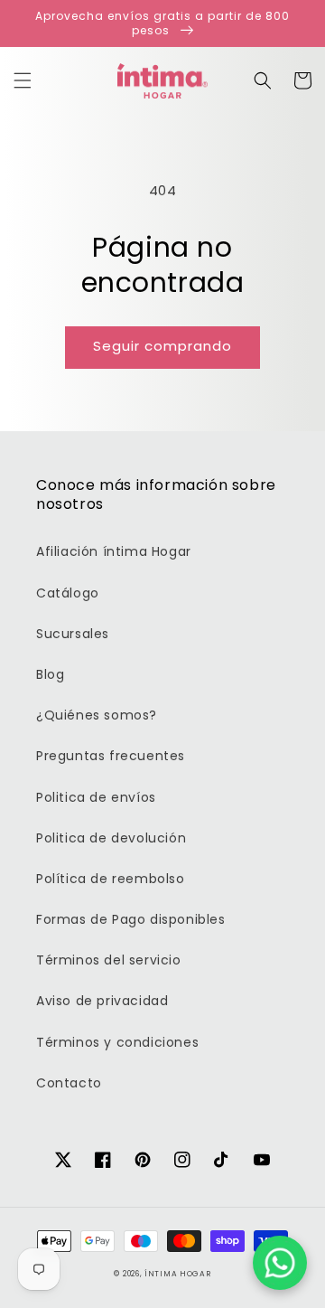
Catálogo (67, 593)
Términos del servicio (108, 960)
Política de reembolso (110, 879)
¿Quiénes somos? (96, 715)
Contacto (69, 1083)
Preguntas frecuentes (110, 756)
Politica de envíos (96, 797)
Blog (50, 674)
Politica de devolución (111, 838)
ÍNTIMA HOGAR (177, 1273)
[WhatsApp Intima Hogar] (280, 1263)
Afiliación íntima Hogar (113, 551)
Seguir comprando (162, 345)
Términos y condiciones (117, 1042)
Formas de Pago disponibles (131, 919)
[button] (22, 80)
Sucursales (72, 634)
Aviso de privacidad (102, 1001)
